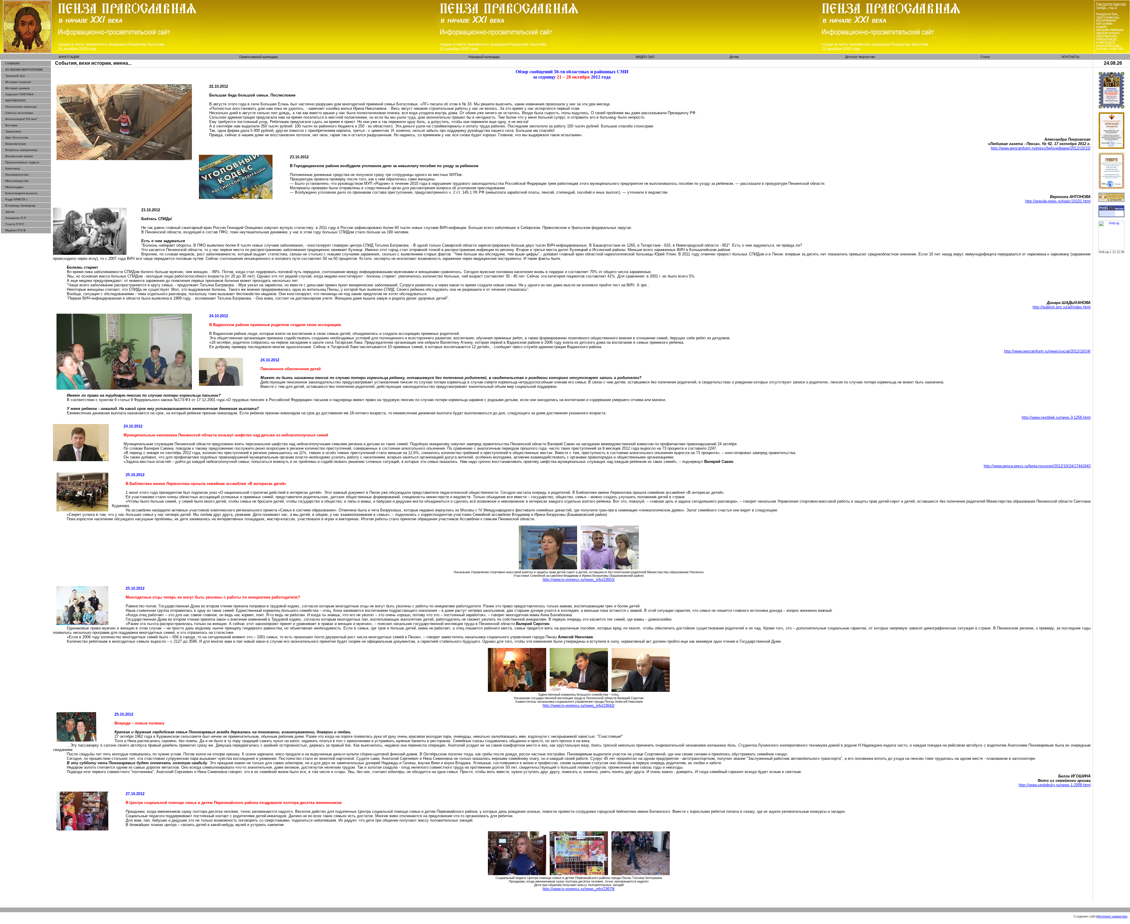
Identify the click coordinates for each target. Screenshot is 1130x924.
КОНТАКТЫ (1070, 57)
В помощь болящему (20, 205)
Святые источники (19, 112)
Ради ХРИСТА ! (16, 199)
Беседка (11, 125)
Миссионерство (17, 180)
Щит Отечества (16, 137)
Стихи (985, 57)
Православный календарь (258, 57)
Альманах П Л (15, 218)
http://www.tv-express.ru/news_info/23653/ (579, 579)
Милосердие (14, 187)
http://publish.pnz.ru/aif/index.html (1062, 307)
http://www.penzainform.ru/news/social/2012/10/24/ (1047, 351)
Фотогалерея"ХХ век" (21, 119)
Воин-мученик (15, 143)
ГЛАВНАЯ (12, 63)
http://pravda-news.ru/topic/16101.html (1058, 201)
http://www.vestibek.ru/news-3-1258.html (1056, 417)
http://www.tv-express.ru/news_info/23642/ (579, 705)
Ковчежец (12, 168)
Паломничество (17, 174)
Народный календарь (484, 57)
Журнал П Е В (15, 230)
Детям (734, 57)
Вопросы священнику (21, 150)
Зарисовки (13, 131)
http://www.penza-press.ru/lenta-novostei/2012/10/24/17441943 (1037, 466)
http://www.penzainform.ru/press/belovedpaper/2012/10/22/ (1041, 148)
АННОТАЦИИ (69, 57)
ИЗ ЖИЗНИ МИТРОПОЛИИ (24, 69)
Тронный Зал (15, 75)
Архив (9, 211)
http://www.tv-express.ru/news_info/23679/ (579, 889)
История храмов (17, 88)
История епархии (18, 82)
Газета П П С (14, 224)
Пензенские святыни (20, 106)
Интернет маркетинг (1112, 916)
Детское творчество (860, 57)
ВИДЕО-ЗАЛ (645, 57)
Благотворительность (21, 193)
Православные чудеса (22, 162)
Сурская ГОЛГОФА (19, 94)
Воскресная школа (19, 156)
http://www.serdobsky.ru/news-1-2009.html (1055, 785)
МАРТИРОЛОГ (15, 100)
